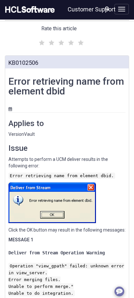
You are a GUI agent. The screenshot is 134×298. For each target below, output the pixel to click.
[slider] (60, 42)
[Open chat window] (119, 291)
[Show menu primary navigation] (121, 9)
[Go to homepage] (28, 10)
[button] (107, 8)
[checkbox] (41, 41)
